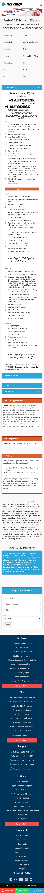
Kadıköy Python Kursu (22, 723)
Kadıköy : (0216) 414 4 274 (22, 752)
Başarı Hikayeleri (22, 856)
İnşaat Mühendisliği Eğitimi (22, 786)
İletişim (22, 869)
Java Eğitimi (22, 815)
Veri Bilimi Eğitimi (22, 798)
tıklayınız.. (27, 572)
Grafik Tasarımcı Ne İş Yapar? (22, 718)
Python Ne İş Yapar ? (22, 673)
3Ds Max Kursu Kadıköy (22, 656)
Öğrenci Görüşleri (22, 852)
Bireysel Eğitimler (22, 860)
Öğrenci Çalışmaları (22, 848)
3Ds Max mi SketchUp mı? (22, 652)
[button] (22, 87)
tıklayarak (8, 520)
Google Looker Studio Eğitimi (22, 802)
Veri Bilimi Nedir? (22, 648)
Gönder (7, 625)
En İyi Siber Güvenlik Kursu (22, 644)
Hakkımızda (22, 844)
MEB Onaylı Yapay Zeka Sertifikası (22, 698)
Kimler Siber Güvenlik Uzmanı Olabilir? (22, 702)
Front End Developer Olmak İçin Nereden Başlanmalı (22, 681)
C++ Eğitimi (22, 819)
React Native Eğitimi (22, 806)
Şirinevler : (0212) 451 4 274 (23, 764)
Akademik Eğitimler (22, 865)
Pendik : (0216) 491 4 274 (23, 756)
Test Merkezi (22, 840)
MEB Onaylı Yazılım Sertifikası (22, 731)
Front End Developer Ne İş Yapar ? (22, 668)
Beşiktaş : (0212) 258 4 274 (23, 760)
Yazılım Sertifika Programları (22, 706)
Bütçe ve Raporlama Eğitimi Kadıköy (22, 660)
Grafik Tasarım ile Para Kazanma (22, 727)
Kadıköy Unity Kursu (22, 714)
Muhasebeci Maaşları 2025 (22, 735)
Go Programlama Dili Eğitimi (22, 794)
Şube (6, 615)
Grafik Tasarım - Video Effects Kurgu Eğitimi (22, 810)
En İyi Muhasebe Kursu (22, 710)
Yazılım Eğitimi (22, 782)
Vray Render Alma (22, 677)
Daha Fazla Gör (22, 686)
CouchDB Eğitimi (22, 790)
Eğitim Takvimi (22, 836)
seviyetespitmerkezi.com (14, 536)
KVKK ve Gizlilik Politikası (22, 873)
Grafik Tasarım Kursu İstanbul (22, 664)
